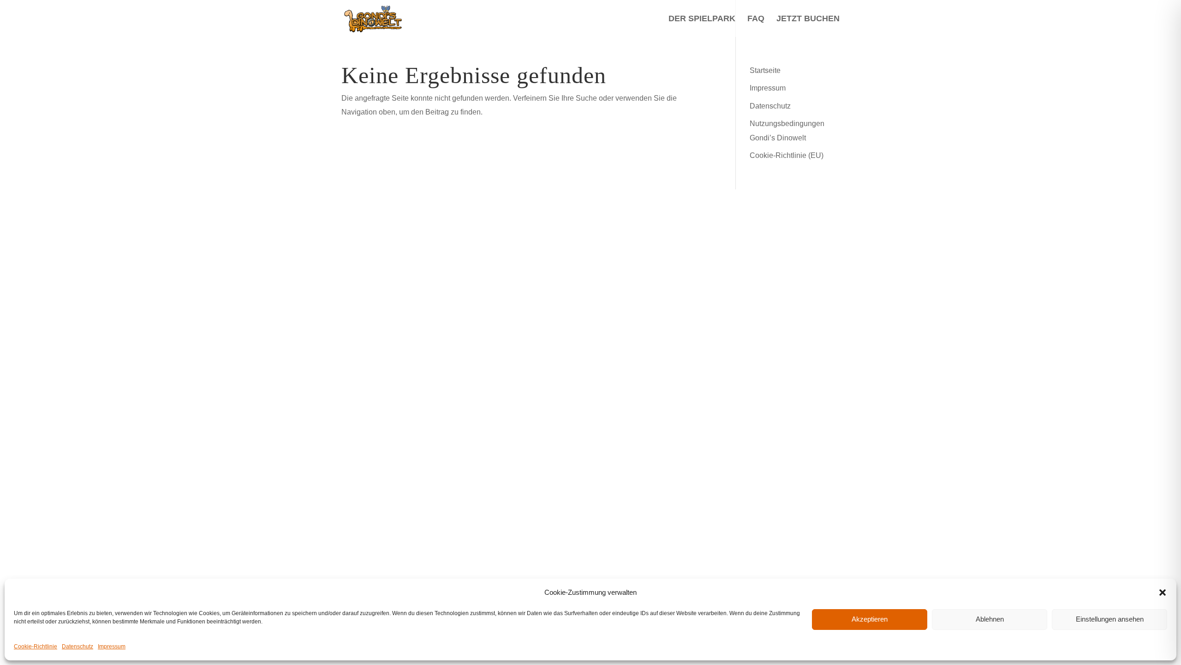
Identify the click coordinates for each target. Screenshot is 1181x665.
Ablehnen (990, 619)
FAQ (755, 19)
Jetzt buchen (808, 19)
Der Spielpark (701, 19)
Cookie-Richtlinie (35, 646)
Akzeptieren (870, 619)
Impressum (111, 646)
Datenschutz (77, 646)
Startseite (765, 70)
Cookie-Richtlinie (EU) (786, 155)
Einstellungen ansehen (1110, 619)
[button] (1162, 592)
